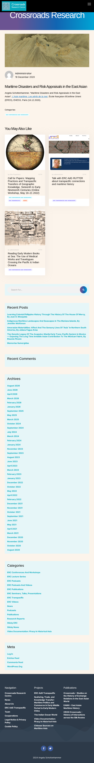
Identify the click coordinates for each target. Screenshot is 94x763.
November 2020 (15, 541)
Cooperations (11, 715)
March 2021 (13, 533)
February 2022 (14, 499)
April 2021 (12, 529)
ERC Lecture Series (16, 576)
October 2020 (14, 545)
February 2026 (14, 402)
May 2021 (12, 524)
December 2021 (15, 503)
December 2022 (15, 482)
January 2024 (14, 444)
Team (7, 712)
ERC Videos (12, 602)
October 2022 (14, 487)
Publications (13, 614)
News (25, 200)
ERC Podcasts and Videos (19, 585)
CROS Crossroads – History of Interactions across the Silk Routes (74, 715)
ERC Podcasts (14, 581)
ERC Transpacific (14, 200)
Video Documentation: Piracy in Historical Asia (29, 631)
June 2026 (12, 390)
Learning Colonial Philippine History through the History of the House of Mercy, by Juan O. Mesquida (46, 315)
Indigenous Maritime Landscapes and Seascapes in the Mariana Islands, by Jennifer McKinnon (43, 322)
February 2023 (14, 474)
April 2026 (12, 394)
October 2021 (13, 512)
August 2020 (13, 550)
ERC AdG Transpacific (15, 707)
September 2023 (15, 453)
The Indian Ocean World (45, 714)
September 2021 (15, 516)
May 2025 (12, 415)
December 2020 (15, 537)
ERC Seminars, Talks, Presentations (24, 593)
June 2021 (12, 520)
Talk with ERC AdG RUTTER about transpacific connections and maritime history (68, 181)
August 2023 (13, 457)
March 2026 (13, 398)
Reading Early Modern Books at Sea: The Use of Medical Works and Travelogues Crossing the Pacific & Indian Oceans (24, 259)
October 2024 (14, 423)
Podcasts (11, 610)
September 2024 (15, 428)
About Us (9, 704)
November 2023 (15, 449)
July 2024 (12, 432)
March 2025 (13, 419)
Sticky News (13, 627)
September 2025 (15, 411)
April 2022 (12, 495)
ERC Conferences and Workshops (17, 114)
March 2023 (13, 470)
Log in (10, 654)
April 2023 (12, 465)
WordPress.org (14, 666)
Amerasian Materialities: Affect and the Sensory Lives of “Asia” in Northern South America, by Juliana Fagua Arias (46, 328)
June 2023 (12, 461)
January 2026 (14, 407)
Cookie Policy (11, 726)
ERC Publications (15, 589)
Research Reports (16, 618)
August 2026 (13, 385)
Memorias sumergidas (18, 343)
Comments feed (15, 662)
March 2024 (13, 436)
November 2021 (15, 508)
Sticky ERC (12, 623)
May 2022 (12, 491)
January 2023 (14, 478)
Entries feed (13, 658)
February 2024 (14, 440)
